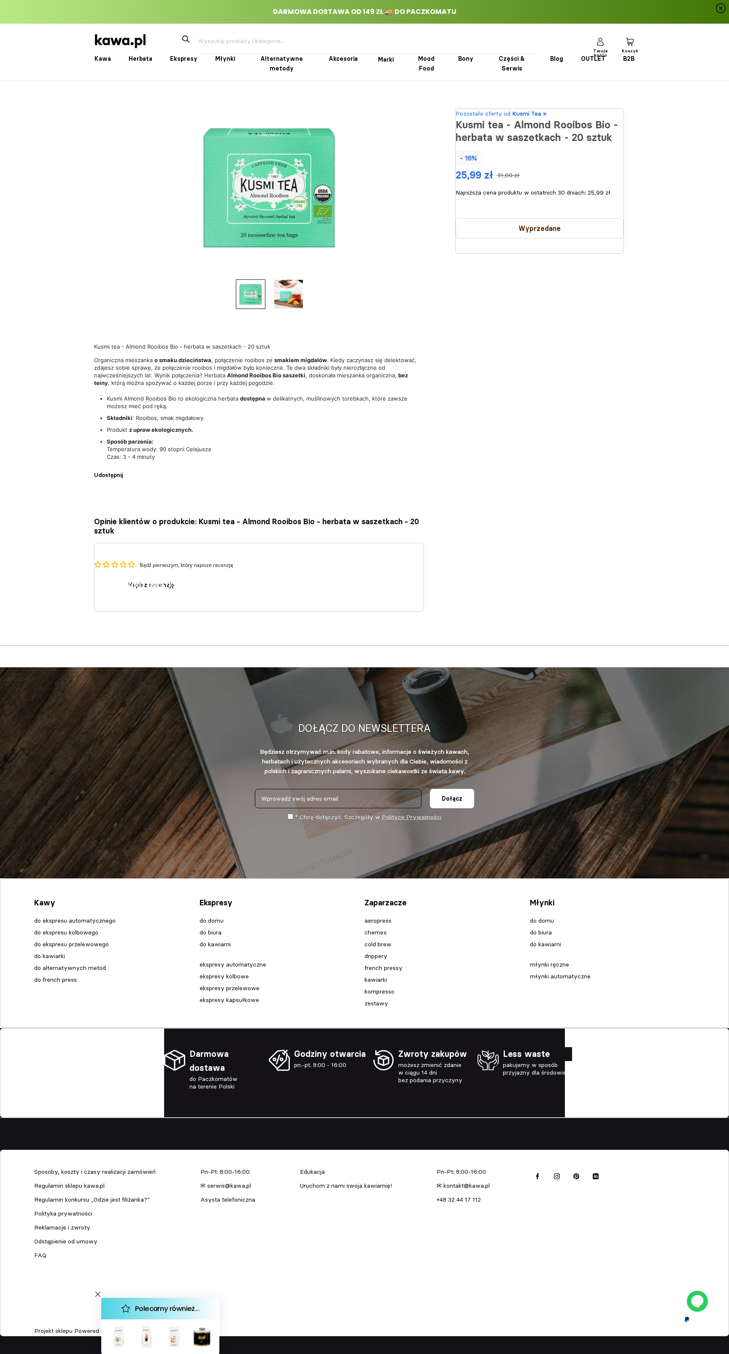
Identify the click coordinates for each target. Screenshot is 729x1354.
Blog (556, 58)
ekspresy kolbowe (224, 976)
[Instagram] (557, 1175)
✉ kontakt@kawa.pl (463, 1185)
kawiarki (375, 979)
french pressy (383, 968)
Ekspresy (183, 58)
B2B (628, 58)
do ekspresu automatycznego (75, 920)
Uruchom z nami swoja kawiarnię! (346, 1185)
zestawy (376, 1003)
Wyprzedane (539, 229)
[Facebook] (130, 470)
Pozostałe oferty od (501, 113)
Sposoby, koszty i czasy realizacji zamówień (95, 1171)
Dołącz (452, 798)
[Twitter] (141, 470)
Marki (386, 59)
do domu (212, 920)
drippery (375, 956)
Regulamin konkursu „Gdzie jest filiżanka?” (92, 1199)
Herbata (140, 58)
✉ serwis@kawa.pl (225, 1185)
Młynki (225, 58)
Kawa (102, 58)
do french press (55, 979)
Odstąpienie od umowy (65, 1241)
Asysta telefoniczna (227, 1199)
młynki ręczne (549, 964)
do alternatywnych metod (70, 968)
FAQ (40, 1255)
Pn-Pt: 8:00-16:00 (225, 1171)
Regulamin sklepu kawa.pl (69, 1185)
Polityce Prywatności (411, 817)
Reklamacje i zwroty (62, 1227)
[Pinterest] (152, 470)
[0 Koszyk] (630, 41)
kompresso (379, 991)
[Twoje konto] (600, 41)
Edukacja (312, 1171)
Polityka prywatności (63, 1213)
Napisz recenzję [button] (151, 585)
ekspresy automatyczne (233, 964)
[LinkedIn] (596, 1175)
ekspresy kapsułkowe (229, 1000)
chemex (375, 932)
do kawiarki (49, 956)
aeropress (378, 920)
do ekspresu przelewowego (71, 944)
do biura (210, 932)
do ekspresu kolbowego (66, 932)
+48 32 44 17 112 (459, 1199)
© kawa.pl (46, 1320)
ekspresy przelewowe (229, 988)
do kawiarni (215, 944)
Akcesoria (343, 58)
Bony (465, 58)
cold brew (378, 944)
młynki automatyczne (560, 976)
